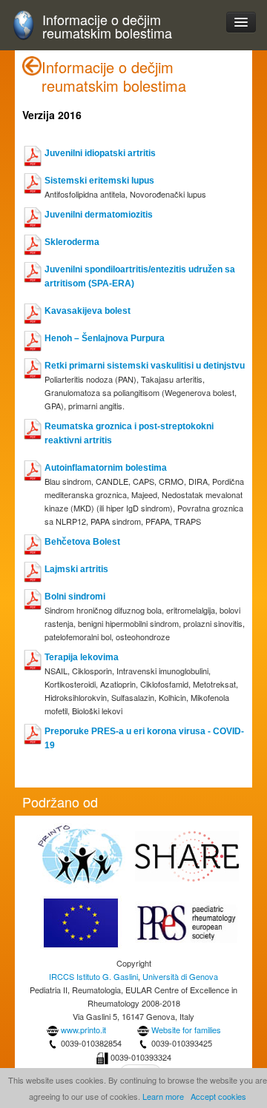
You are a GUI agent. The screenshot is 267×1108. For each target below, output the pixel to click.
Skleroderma (71, 242)
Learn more (163, 1096)
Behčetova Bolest (82, 542)
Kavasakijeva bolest (87, 311)
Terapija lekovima (81, 657)
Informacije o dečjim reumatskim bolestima (107, 26)
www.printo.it (83, 1029)
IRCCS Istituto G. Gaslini (93, 976)
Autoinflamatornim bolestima (105, 468)
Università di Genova (180, 976)
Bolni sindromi (74, 596)
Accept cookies (218, 1096)
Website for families (186, 1029)
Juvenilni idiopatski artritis (100, 153)
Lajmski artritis (76, 569)
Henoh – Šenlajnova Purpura (104, 338)
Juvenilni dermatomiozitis (98, 214)
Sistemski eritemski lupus (99, 180)
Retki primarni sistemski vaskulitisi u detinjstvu (144, 365)
